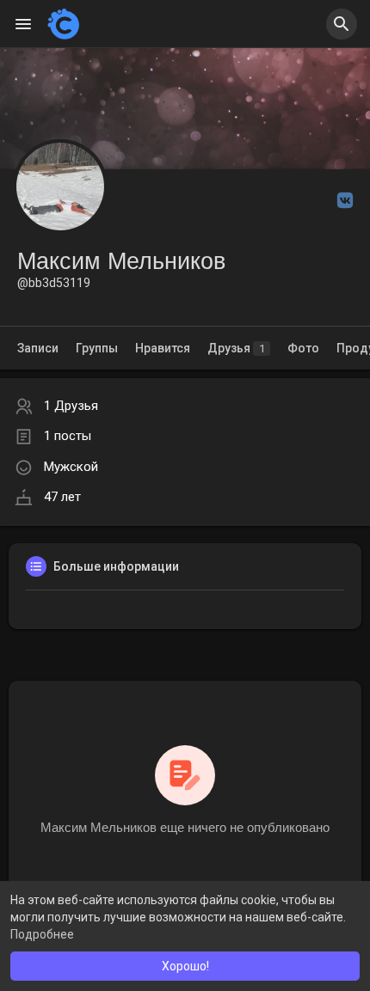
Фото (303, 348)
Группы (97, 348)
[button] (341, 24)
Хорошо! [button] (185, 966)
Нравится (162, 348)
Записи (38, 348)
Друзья (236, 348)
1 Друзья (71, 405)
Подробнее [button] (42, 934)
